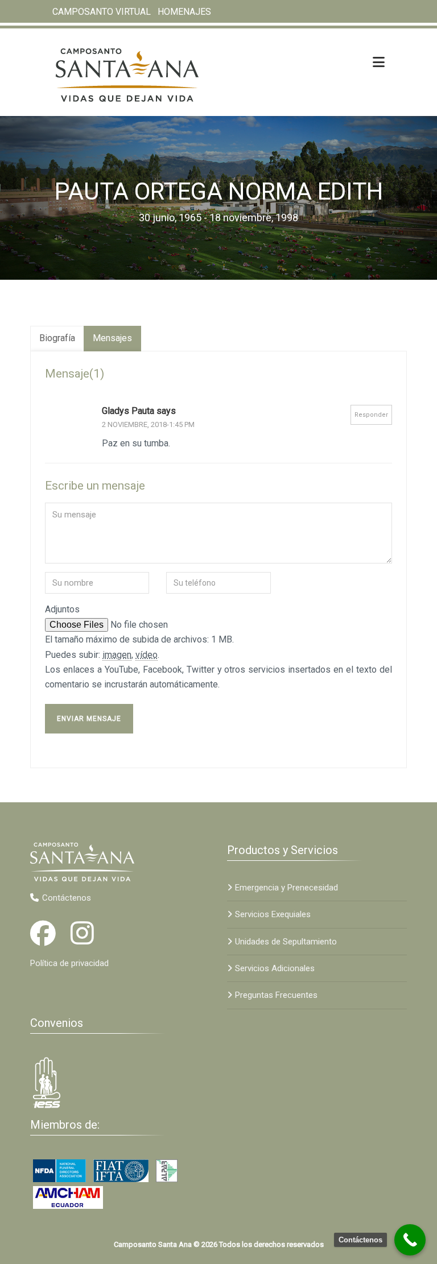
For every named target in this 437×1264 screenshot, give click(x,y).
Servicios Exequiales (273, 914)
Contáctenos (66, 898)
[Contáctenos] (410, 1239)
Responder (371, 414)
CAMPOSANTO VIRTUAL (101, 11)
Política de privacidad (69, 963)
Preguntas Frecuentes (276, 995)
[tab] (57, 338)
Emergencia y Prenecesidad (286, 887)
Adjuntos (62, 609)
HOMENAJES (184, 11)
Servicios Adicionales (275, 968)
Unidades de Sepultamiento (286, 941)
